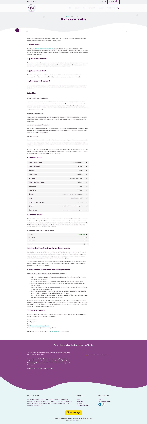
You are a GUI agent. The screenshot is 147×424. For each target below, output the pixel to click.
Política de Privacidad (82, 405)
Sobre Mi (77, 8)
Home (69, 8)
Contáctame (110, 8)
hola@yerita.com (33, 1)
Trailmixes (80, 401)
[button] (118, 8)
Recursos (101, 8)
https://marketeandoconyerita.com (44, 48)
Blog (84, 8)
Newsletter (92, 8)
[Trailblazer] (105, 2)
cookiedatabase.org (55, 331)
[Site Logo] (31, 8)
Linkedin (99, 404)
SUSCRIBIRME (113, 2)
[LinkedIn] (103, 2)
